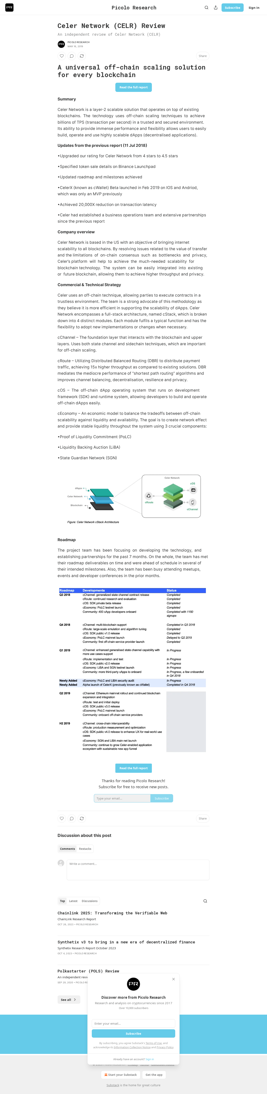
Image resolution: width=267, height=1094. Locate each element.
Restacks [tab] (85, 849)
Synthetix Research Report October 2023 (87, 948)
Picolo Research (78, 42)
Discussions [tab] (89, 901)
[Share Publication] (216, 7)
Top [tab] (62, 901)
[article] (133, 921)
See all (66, 1000)
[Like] (62, 56)
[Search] (206, 7)
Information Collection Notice (132, 1047)
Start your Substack (122, 1075)
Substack (113, 1085)
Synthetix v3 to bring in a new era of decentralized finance (126, 941)
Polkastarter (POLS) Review (88, 970)
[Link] (51, 71)
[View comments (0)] (72, 56)
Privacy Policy (165, 1047)
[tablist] (76, 849)
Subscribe (232, 7)
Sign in (254, 7)
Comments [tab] (67, 849)
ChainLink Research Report (77, 919)
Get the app (154, 1075)
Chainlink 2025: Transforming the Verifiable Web (112, 912)
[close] (173, 979)
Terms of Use (154, 1043)
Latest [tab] (73, 901)
